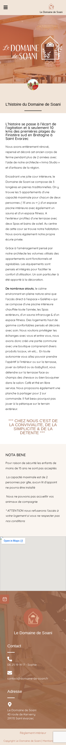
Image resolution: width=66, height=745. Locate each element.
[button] (5, 7)
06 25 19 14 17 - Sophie (22, 664)
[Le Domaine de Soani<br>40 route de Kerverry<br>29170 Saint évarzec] (9, 704)
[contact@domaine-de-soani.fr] (9, 672)
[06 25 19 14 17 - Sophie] (9, 659)
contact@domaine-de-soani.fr (27, 678)
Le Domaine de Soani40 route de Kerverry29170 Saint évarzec (21, 714)
